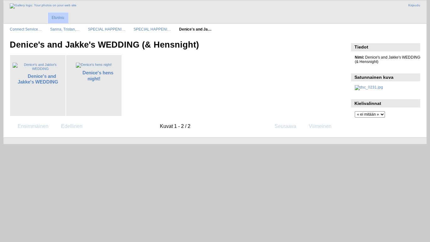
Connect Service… (26, 29)
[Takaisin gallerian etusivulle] (43, 6)
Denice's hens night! (97, 75)
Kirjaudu (414, 5)
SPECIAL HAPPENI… (106, 29)
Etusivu (58, 17)
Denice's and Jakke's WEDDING (38, 79)
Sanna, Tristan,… (65, 29)
